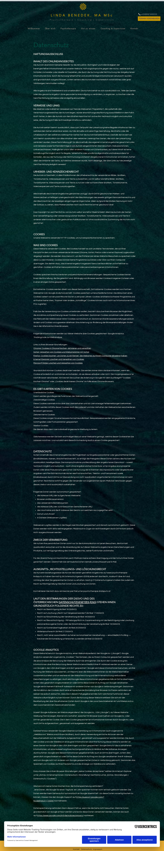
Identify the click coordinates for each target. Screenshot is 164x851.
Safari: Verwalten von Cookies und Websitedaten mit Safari (61, 352)
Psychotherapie (62, 20)
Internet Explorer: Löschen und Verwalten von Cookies (58, 359)
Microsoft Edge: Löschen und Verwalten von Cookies (58, 363)
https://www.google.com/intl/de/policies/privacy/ (60, 816)
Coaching (85, 20)
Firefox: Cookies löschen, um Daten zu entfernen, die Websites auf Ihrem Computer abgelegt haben (80, 356)
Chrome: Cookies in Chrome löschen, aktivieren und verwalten (62, 348)
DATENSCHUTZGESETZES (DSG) (77, 602)
